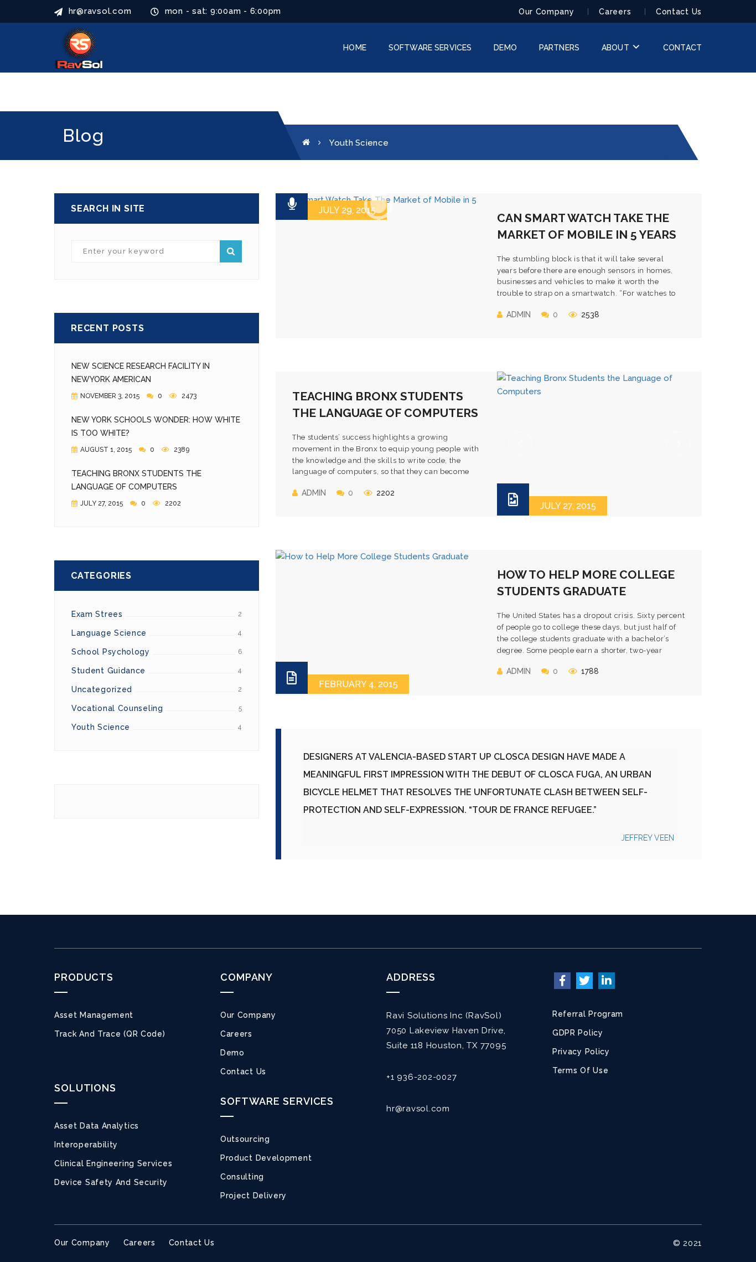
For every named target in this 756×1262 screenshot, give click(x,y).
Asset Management (93, 1015)
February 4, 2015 (358, 684)
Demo (232, 1052)
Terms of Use (580, 1070)
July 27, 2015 (568, 506)
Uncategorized (101, 689)
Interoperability (86, 1144)
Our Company (546, 11)
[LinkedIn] (606, 980)
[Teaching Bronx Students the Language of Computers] (599, 444)
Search (231, 251)
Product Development (266, 1157)
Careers (615, 11)
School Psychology (110, 651)
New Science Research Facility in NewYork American (140, 373)
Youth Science (100, 727)
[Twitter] (584, 980)
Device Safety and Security (111, 1182)
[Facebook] (562, 980)
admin (518, 314)
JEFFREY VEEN (647, 837)
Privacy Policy (581, 1051)
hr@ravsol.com (418, 1109)
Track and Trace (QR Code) (109, 1033)
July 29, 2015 (347, 210)
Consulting (242, 1176)
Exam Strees (97, 614)
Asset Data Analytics (96, 1125)
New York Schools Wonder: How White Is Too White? (155, 426)
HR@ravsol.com (98, 11)
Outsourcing (245, 1139)
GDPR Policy (577, 1032)
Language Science (109, 633)
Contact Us (679, 11)
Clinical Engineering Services (113, 1163)
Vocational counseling (117, 708)
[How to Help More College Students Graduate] (378, 622)
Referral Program (587, 1013)
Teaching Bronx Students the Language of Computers (136, 480)
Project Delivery (253, 1195)
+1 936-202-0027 (421, 1077)
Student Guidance (108, 670)
